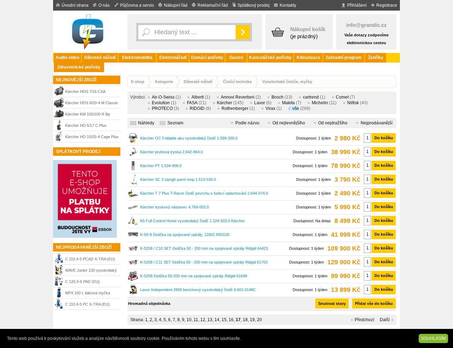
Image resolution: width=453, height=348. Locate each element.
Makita (288, 102)
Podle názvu (247, 122)
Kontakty (288, 5)
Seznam (175, 122)
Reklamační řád (212, 5)
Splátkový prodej (253, 5)
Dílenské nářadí (100, 57)
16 (231, 319)
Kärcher (224, 102)
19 (252, 319)
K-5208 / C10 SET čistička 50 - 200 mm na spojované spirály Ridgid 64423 (204, 248)
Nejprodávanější (376, 122)
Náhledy (146, 122)
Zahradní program (344, 57)
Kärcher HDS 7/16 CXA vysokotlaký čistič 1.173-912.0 (91, 92)
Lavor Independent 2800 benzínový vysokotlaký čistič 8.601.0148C (198, 290)
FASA (192, 102)
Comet (342, 97)
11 (196, 319)
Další (385, 319)
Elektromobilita (137, 57)
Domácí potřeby (207, 57)
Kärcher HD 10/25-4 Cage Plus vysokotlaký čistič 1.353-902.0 (92, 138)
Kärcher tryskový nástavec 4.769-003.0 (174, 207)
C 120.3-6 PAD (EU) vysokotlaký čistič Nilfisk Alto (89, 282)
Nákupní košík (307, 29)
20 (259, 319)
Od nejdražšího (333, 122)
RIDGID (197, 108)
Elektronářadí (173, 57)
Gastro (236, 57)
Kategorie (164, 81)
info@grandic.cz (366, 25)
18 (245, 319)
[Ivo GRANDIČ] (88, 31)
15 (224, 319)
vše (295, 108)
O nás (104, 5)
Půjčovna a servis (137, 5)
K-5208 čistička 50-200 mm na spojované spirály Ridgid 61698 (193, 276)
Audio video (67, 57)
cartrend (311, 97)
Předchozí (364, 319)
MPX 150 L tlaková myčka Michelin (87, 294)
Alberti (197, 97)
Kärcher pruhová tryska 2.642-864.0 (171, 152)
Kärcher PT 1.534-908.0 (161, 166)
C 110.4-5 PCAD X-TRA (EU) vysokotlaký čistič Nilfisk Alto (90, 260)
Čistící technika (237, 81)
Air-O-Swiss (163, 97)
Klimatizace (308, 57)
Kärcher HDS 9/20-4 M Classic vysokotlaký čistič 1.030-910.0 (91, 104)
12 (202, 319)
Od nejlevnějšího (289, 122)
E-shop (137, 81)
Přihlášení (357, 5)
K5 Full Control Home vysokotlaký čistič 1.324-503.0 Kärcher (192, 221)
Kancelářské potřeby (270, 57)
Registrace (386, 5)
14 (216, 319)
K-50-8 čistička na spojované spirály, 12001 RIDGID (185, 234)
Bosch (277, 97)
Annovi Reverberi (237, 97)
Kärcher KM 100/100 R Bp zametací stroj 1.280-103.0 (88, 115)
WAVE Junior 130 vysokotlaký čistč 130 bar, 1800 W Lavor (91, 271)
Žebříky (375, 57)
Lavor (259, 102)
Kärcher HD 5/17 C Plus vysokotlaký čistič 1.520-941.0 (91, 126)
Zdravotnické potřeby (79, 67)
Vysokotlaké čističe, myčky (287, 81)
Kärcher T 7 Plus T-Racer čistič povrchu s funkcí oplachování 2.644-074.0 (204, 193)
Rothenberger (235, 108)
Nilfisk (353, 102)
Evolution (161, 102)
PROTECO (162, 108)
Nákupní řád (176, 5)
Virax (270, 108)
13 (209, 319)
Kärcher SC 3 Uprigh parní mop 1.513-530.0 (178, 179)
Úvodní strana (75, 5)
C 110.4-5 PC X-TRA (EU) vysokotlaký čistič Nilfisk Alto (89, 305)
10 (189, 319)
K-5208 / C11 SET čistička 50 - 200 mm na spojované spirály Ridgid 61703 (204, 262)
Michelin (320, 102)
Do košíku (383, 138)
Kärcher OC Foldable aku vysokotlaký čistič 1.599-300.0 (188, 138)
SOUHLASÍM (433, 338)
